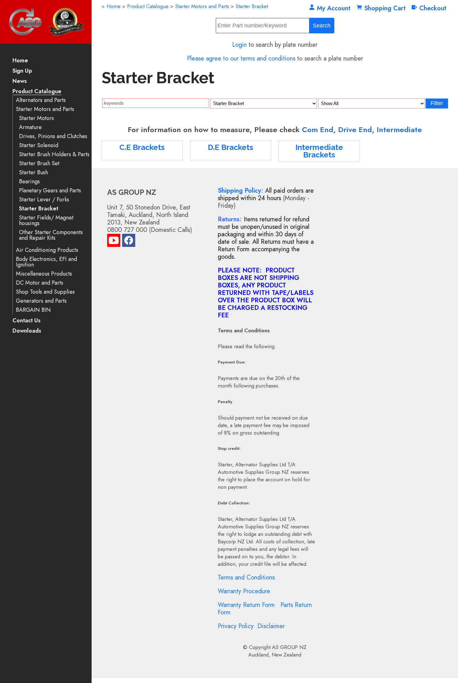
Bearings (29, 182)
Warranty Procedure (244, 591)
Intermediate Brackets (319, 151)
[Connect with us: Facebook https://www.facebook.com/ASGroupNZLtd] (128, 241)
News (19, 81)
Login (239, 44)
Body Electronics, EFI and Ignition (46, 262)
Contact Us (26, 321)
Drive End (355, 129)
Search (322, 25)
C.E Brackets (142, 147)
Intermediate (399, 129)
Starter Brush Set (39, 163)
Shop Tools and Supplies (45, 292)
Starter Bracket (38, 209)
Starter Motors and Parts (45, 109)
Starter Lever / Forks (44, 200)
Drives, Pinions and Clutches (53, 136)
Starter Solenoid (38, 145)
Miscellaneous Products (44, 274)
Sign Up (22, 71)
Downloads (26, 331)
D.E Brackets (230, 147)
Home (20, 61)
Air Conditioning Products (47, 250)
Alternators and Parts (41, 100)
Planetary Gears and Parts (50, 191)
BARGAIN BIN (33, 310)
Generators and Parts (41, 301)
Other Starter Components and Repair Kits (51, 235)
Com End (317, 129)
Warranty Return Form (246, 604)
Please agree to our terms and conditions (241, 58)
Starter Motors (36, 118)
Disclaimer (271, 626)
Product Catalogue (36, 92)
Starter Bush (33, 173)
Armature (30, 127)
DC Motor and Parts (39, 283)
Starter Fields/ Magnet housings (46, 220)
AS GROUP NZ (289, 647)
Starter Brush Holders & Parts (54, 154)
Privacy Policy (236, 626)
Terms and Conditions (246, 577)
